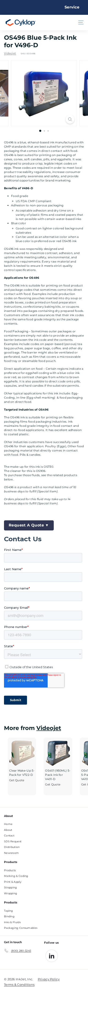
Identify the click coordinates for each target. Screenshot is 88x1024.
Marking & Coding (16, 876)
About (8, 830)
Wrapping (10, 893)
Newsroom (11, 853)
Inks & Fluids (12, 922)
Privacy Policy (49, 979)
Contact (9, 835)
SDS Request (12, 841)
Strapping (10, 887)
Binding (9, 916)
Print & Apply (12, 881)
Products (10, 870)
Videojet (10, 53)
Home (8, 824)
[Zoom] (70, 119)
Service (72, 7)
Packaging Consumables (20, 928)
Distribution (12, 847)
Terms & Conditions (19, 984)
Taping (8, 910)
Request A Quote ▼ (29, 525)
